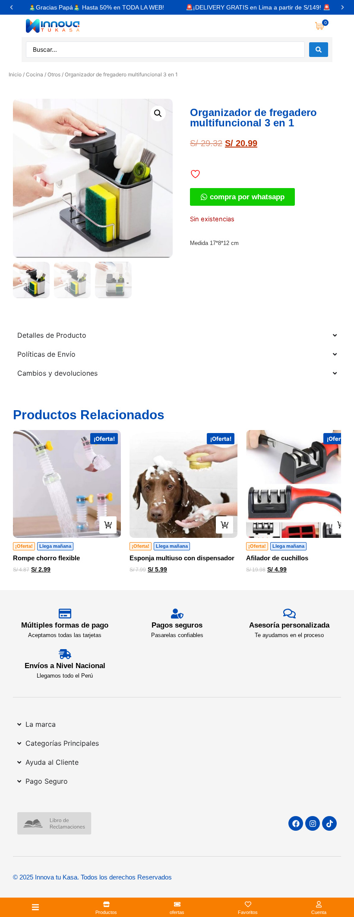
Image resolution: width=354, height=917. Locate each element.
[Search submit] (318, 49)
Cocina (34, 74)
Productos (106, 912)
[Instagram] (312, 823)
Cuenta (318, 912)
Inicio (15, 74)
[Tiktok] (329, 823)
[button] (11, 7)
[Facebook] (295, 823)
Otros (53, 74)
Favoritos (248, 912)
